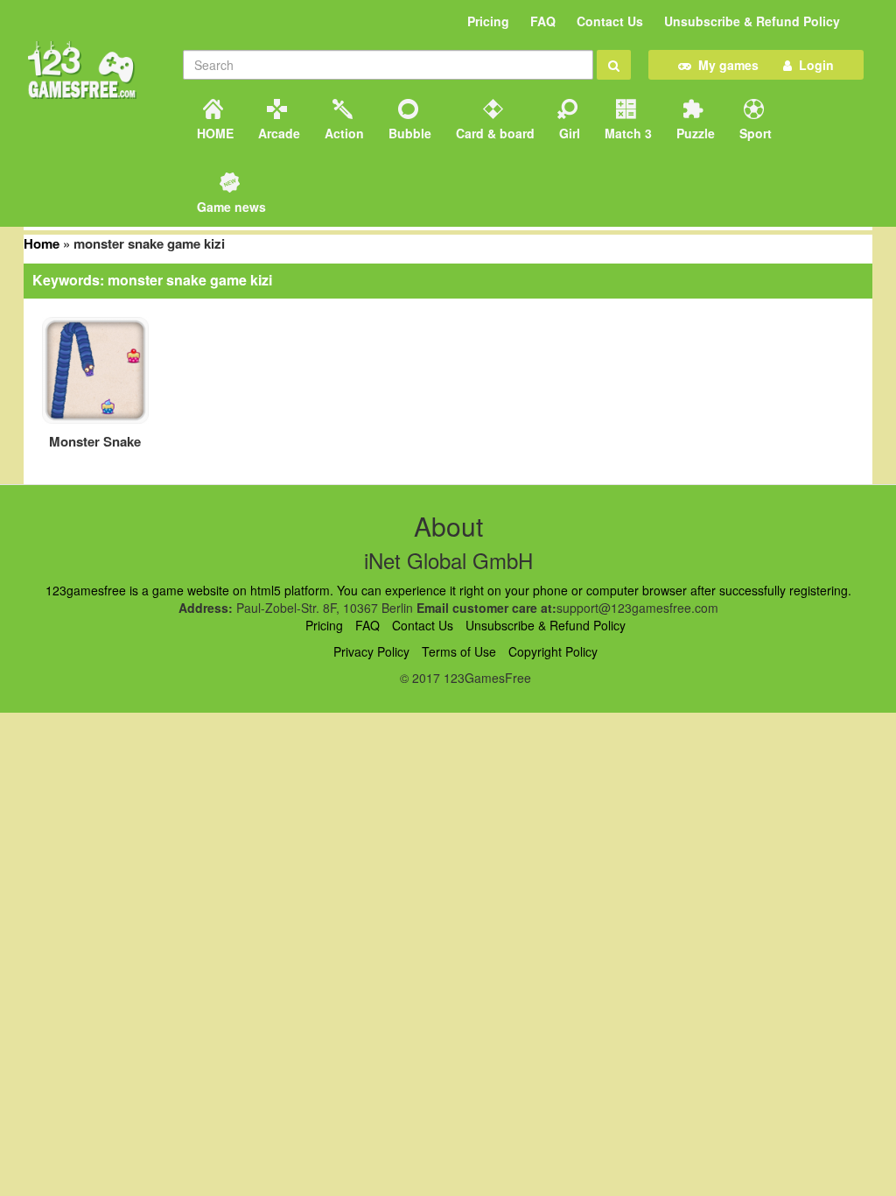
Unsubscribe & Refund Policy (752, 21)
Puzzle (694, 133)
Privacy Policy (371, 651)
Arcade (277, 133)
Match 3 (626, 133)
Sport (754, 133)
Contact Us (610, 21)
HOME (213, 133)
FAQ (543, 21)
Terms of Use (459, 651)
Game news (229, 206)
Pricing (488, 21)
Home (42, 243)
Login (813, 65)
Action (342, 133)
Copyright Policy (553, 651)
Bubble (408, 133)
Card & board (493, 133)
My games (725, 65)
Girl (568, 133)
